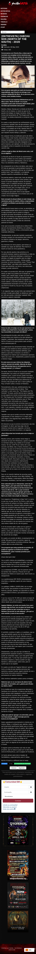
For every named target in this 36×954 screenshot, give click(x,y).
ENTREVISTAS (5, 11)
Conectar (18, 801)
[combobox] (13, 32)
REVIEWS (4, 14)
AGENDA (3, 24)
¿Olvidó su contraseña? (10, 805)
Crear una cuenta (8, 809)
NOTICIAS (4, 8)
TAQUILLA (4, 22)
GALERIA (4, 19)
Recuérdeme (9, 796)
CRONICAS (4, 16)
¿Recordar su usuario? (10, 807)
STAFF (3, 27)
